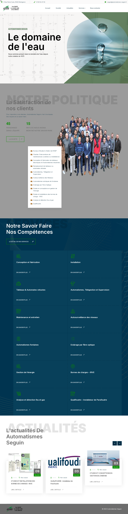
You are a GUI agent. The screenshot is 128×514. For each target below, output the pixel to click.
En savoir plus (22, 272)
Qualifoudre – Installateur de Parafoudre (89, 400)
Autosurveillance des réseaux (84, 317)
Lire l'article (16, 490)
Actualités (70, 8)
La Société (13, 139)
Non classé (24, 477)
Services (81, 8)
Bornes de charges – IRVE (82, 372)
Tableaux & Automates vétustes (30, 290)
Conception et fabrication (28, 262)
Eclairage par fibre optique (83, 345)
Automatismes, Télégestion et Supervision (90, 290)
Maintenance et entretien (27, 317)
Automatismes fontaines (27, 345)
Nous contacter (95, 8)
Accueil (47, 8)
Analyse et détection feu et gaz (30, 400)
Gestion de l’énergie (25, 372)
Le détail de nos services (19, 241)
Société (58, 8)
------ (15, 477)
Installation (75, 262)
